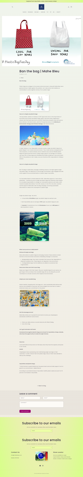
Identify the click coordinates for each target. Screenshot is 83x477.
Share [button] (22, 77)
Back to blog (42, 385)
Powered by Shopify (45, 473)
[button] (12, 7)
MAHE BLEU (39, 473)
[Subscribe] (51, 430)
